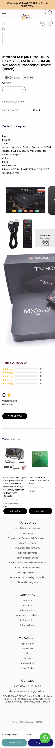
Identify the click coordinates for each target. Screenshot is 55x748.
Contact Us (28, 605)
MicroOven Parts (27, 543)
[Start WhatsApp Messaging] (45, 737)
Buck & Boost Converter (27, 567)
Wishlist (27, 653)
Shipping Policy (27, 625)
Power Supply (27, 533)
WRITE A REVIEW (15, 416)
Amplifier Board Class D (27, 528)
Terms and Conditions (27, 615)
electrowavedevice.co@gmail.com (27, 691)
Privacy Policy (27, 610)
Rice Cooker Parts (27, 552)
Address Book (27, 663)
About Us (27, 600)
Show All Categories (27, 582)
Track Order (27, 668)
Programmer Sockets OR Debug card (27, 538)
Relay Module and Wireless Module (27, 562)
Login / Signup (27, 643)
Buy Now (40, 742)
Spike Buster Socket (27, 557)
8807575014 (20, 686)
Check (36, 110)
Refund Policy (27, 620)
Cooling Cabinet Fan (27, 572)
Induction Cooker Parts (27, 548)
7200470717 (34, 686)
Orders (27, 658)
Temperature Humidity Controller (27, 577)
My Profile (27, 648)
